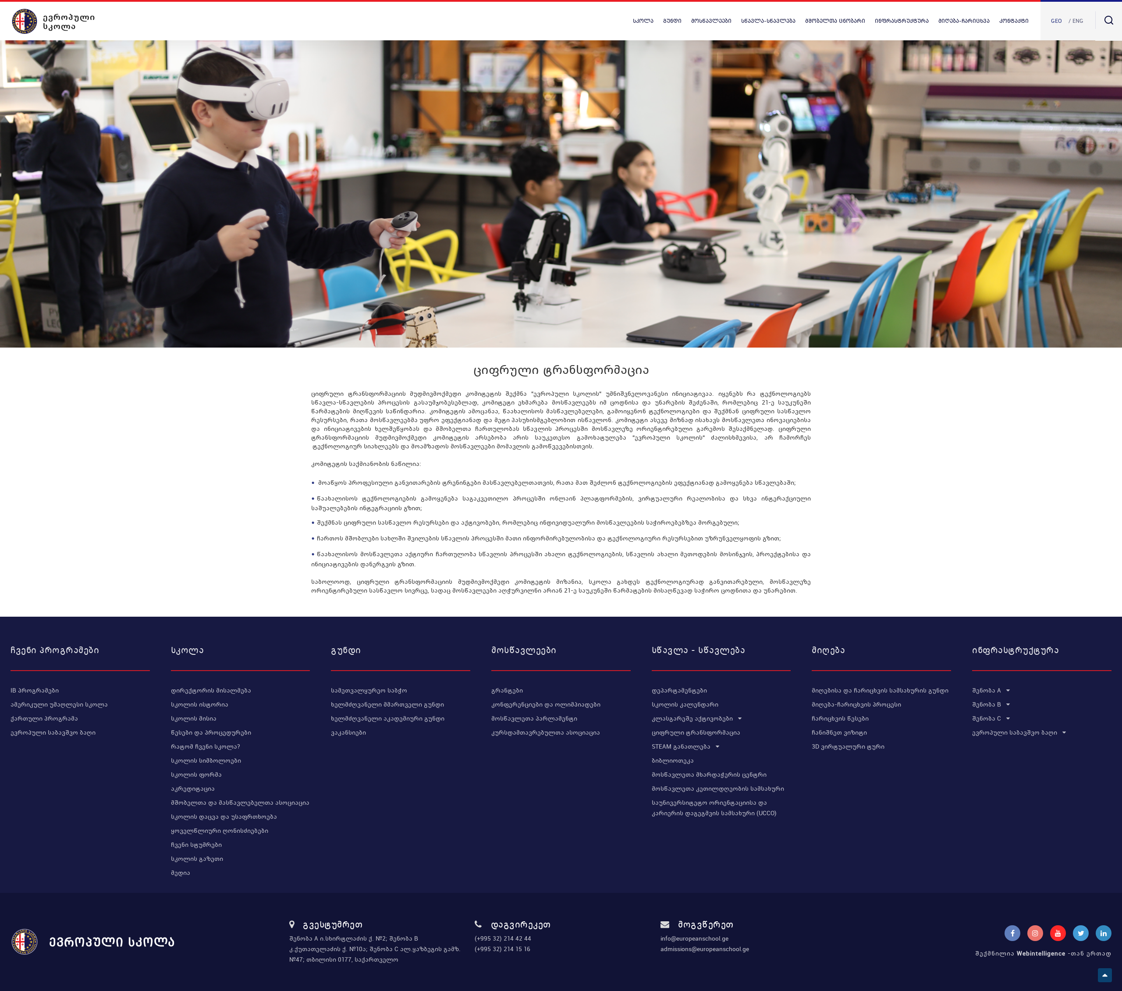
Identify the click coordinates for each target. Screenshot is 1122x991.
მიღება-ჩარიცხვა (964, 21)
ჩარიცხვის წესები (840, 718)
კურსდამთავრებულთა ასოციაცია (545, 732)
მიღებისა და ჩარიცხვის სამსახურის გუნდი (880, 690)
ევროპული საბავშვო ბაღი (53, 732)
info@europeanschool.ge (694, 938)
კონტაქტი (1014, 21)
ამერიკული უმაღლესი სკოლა (59, 704)
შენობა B (987, 704)
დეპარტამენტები (679, 690)
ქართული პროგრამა (44, 718)
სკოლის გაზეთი (197, 859)
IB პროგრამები (35, 690)
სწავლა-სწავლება (768, 21)
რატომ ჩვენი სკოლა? (205, 746)
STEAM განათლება (682, 746)
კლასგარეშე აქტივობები (693, 718)
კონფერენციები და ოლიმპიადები (545, 704)
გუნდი (672, 21)
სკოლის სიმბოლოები (206, 760)
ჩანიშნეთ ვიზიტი (839, 732)
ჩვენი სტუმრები (196, 845)
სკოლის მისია (194, 718)
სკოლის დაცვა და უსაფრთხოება (224, 817)
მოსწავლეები (711, 21)
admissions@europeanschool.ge (704, 949)
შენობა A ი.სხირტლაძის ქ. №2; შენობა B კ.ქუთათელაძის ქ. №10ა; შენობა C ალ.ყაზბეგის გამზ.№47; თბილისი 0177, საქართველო (375, 948)
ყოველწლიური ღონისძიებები (219, 831)
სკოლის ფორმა (196, 774)
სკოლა (643, 21)
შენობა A (987, 690)
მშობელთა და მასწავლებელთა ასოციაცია (240, 802)
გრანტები (507, 690)
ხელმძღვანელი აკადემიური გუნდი (387, 718)
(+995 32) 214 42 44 (503, 938)
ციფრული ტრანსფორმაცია (696, 732)
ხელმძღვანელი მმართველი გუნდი (387, 704)
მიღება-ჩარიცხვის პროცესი (856, 704)
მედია (180, 873)
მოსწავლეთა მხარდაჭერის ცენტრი (709, 774)
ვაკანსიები (348, 732)
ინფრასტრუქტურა (902, 21)
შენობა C (987, 718)
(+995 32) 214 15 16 (502, 949)
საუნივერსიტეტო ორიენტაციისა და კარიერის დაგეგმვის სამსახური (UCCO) (714, 808)
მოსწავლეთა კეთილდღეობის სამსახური (718, 788)
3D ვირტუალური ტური (848, 746)
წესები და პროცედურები (211, 732)
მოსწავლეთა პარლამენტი (534, 718)
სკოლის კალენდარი (685, 704)
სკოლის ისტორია (199, 704)
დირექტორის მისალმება (211, 690)
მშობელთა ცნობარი (835, 21)
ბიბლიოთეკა (673, 760)
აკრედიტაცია (193, 788)
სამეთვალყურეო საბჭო (369, 690)
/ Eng (1076, 21)
